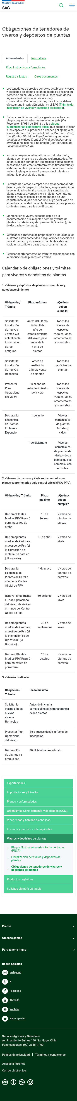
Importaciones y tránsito (22, 792)
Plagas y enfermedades (22, 801)
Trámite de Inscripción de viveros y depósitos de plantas (39, 106)
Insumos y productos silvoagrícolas (29, 829)
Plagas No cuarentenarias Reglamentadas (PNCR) (37, 849)
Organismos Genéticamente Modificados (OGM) (37, 811)
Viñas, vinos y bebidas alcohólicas (28, 820)
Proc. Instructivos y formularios (25, 67)
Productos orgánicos (20, 879)
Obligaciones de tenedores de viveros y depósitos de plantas (36, 868)
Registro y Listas (16, 76)
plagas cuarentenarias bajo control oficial (32, 125)
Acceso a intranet (13, 1063)
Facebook (15, 990)
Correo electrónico (14, 1070)
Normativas (38, 58)
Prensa (6, 926)
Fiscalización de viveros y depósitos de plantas (35, 858)
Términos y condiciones (50, 1054)
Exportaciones (16, 783)
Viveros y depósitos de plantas (26, 838)
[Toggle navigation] (61, 5)
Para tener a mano (14, 949)
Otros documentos (46, 76)
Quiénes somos (12, 938)
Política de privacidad (16, 1054)
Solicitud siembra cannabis (24, 888)
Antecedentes (15, 58)
